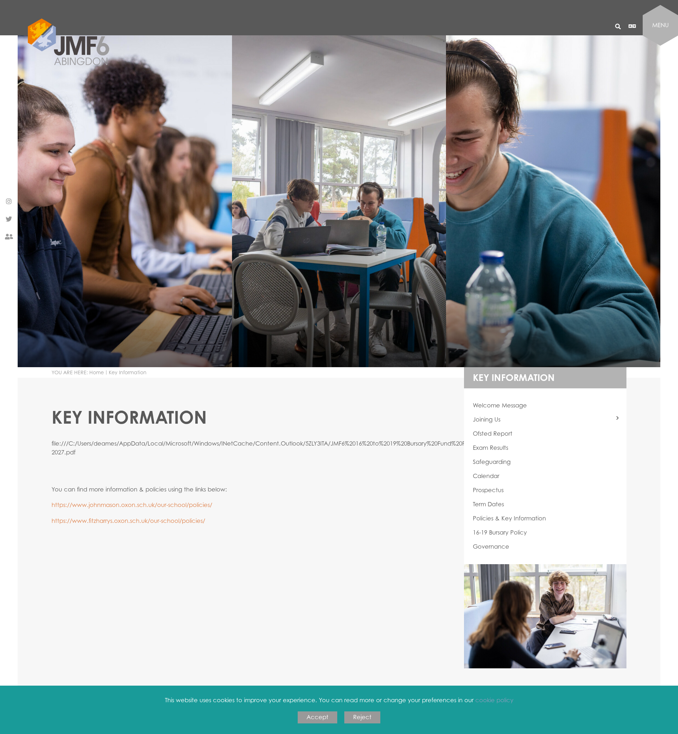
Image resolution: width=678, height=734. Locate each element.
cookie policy (494, 700)
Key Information (514, 377)
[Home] (71, 73)
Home (96, 372)
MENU (660, 25)
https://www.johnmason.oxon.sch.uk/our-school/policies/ (132, 504)
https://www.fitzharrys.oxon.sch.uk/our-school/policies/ (128, 520)
